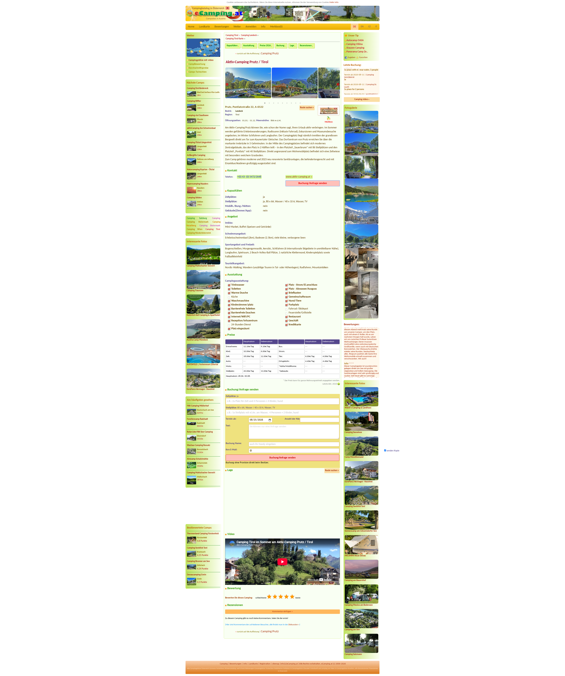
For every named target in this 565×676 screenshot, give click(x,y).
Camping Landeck (249, 35)
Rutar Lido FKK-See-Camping (200, 432)
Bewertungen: (351, 324)
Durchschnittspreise (198, 68)
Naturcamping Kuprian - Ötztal (200, 170)
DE (354, 26)
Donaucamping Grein (196, 575)
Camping (216, 218)
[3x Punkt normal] (281, 597)
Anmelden (251, 26)
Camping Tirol (213, 229)
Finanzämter (373, 668)
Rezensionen (306, 46)
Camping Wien (194, 229)
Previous (227, 84)
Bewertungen (222, 26)
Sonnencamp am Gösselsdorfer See (361, 531)
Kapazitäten (232, 46)
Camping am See (352, 630)
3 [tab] (273, 103)
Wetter (237, 26)
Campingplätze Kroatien (345, 668)
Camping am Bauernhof (355, 580)
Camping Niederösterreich (199, 233)
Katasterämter (363, 668)
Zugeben (351, 57)
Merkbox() (276, 26)
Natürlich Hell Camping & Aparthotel (203, 315)
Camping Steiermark (197, 222)
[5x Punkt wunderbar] (292, 597)
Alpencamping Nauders (197, 184)
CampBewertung (197, 64)
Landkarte (204, 26)
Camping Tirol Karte (235, 39)
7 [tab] (291, 103)
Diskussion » (293, 625)
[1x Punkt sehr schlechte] (269, 597)
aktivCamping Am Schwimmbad (201, 128)
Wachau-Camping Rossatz (198, 445)
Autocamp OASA (355, 40)
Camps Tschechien (198, 72)
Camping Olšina (355, 44)
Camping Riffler (194, 101)
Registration (265, 664)
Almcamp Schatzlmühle (197, 459)
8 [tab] (295, 103)
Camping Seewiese (353, 432)
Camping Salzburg (197, 218)
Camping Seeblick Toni (197, 548)
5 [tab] (282, 103)
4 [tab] (278, 103)
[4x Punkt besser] (286, 597)
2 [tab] (269, 103)
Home (191, 26)
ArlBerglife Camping (196, 155)
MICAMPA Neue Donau (355, 556)
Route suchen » (307, 108)
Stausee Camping (355, 48)
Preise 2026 (265, 46)
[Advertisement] (203, 505)
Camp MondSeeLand (354, 457)
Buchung (280, 46)
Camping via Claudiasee (197, 115)
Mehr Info (333, 2)
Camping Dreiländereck (197, 88)
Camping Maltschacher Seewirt (201, 266)
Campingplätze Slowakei (301, 668)
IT (376, 26)
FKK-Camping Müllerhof (198, 406)
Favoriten (363, 57)
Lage (292, 46)
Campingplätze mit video (201, 60)
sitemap (275, 664)
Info (263, 26)
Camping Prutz (270, 53)
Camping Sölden (194, 198)
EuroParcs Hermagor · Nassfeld (200, 389)
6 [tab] (286, 103)
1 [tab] (264, 103)
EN (362, 26)
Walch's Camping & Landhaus (358, 408)
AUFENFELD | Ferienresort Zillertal (202, 364)
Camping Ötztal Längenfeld (199, 142)
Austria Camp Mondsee (197, 340)
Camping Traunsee (195, 291)
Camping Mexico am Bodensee (359, 605)
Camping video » (361, 99)
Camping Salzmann (353, 654)
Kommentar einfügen (282, 611)
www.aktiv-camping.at (298, 176)
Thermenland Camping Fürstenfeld (203, 534)
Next (338, 84)
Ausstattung (248, 46)
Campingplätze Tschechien (264, 668)
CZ (369, 26)
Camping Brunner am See (198, 561)
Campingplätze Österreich (199, 668)
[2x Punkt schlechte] (275, 597)
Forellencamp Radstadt (197, 419)
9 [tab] (300, 103)
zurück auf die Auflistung (248, 54)
